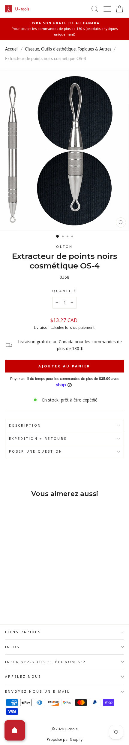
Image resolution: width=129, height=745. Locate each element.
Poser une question (36, 451)
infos (12, 647)
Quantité (64, 290)
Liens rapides (23, 632)
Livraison (42, 327)
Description (25, 425)
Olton (64, 246)
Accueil (11, 49)
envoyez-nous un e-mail (37, 691)
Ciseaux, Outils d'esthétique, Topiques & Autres (68, 49)
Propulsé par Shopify (64, 739)
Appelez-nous (23, 676)
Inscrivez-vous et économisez (45, 661)
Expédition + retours (38, 438)
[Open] (14, 730)
